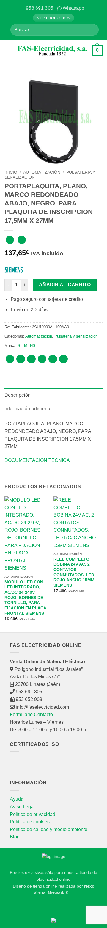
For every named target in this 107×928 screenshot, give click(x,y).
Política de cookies (30, 821)
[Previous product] (21, 239)
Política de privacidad (32, 814)
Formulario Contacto (31, 714)
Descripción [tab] (17, 395)
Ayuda (16, 799)
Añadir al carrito (65, 284)
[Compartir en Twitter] (31, 359)
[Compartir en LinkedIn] (63, 359)
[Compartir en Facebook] (21, 359)
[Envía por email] (42, 359)
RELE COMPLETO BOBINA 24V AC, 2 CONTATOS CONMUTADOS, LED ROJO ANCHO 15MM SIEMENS (74, 572)
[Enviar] (91, 29)
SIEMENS (26, 345)
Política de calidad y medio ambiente (48, 829)
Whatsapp (73, 8)
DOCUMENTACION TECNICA (37, 460)
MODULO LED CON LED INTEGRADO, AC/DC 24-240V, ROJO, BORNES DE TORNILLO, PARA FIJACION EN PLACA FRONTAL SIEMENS (25, 598)
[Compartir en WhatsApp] (10, 359)
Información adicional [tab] (28, 408)
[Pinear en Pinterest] (53, 359)
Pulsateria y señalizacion (75, 336)
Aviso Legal (22, 806)
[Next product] (9, 239)
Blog (15, 836)
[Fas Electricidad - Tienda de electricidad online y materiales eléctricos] (52, 50)
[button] (8, 50)
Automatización (41, 172)
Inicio (10, 172)
